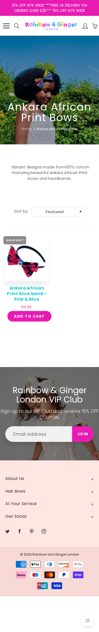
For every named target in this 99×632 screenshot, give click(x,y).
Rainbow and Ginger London (55, 554)
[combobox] (58, 211)
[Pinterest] (31, 531)
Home (26, 129)
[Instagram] (43, 531)
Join (82, 434)
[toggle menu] (6, 26)
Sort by (21, 211)
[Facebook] (19, 531)
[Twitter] (7, 531)
